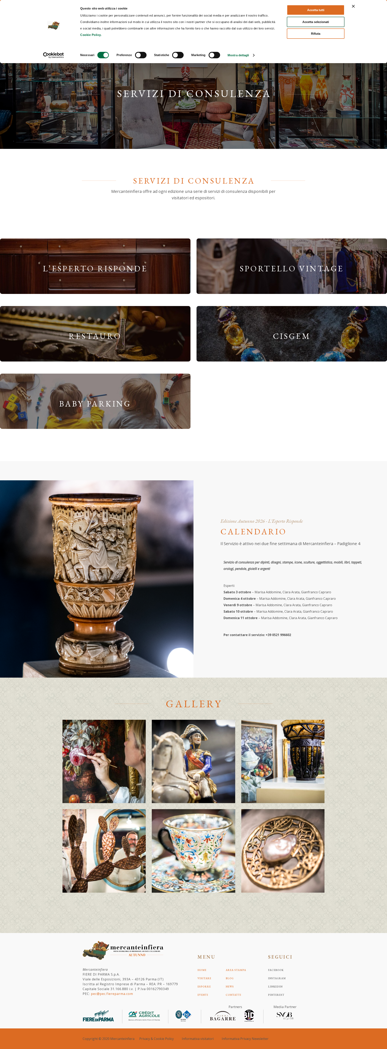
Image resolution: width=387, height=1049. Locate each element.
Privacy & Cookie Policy (156, 1038)
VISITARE (204, 978)
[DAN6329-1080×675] (193, 761)
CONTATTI (233, 995)
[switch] (141, 55)
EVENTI (203, 995)
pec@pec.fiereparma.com (112, 994)
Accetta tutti (315, 10)
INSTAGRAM (277, 978)
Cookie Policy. (91, 35)
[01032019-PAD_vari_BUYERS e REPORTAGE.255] (283, 761)
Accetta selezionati (315, 22)
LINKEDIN (275, 986)
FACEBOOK (276, 970)
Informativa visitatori (198, 1038)
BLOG (230, 978)
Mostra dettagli (238, 55)
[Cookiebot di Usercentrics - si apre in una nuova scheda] (53, 55)
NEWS (230, 986)
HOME (202, 970)
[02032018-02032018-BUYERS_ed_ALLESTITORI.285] (193, 850)
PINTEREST (276, 995)
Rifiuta (315, 33)
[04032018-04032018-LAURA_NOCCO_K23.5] (283, 850)
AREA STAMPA (236, 970)
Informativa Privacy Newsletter (245, 1038)
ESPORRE (204, 986)
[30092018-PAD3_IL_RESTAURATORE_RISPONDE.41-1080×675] (104, 761)
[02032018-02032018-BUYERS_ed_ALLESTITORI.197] (104, 850)
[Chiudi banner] (353, 6)
